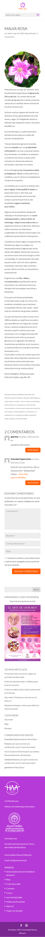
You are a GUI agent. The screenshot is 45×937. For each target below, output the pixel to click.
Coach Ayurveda (13, 884)
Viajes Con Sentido (14, 911)
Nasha (10, 33)
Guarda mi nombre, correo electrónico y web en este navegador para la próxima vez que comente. (22, 561)
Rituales (33, 33)
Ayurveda (8, 719)
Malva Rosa (32, 739)
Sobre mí (10, 906)
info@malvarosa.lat (18, 860)
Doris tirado (9, 751)
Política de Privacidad (15, 902)
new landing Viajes (14, 897)
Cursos (9, 893)
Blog (27, 33)
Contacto (10, 888)
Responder (32, 450)
